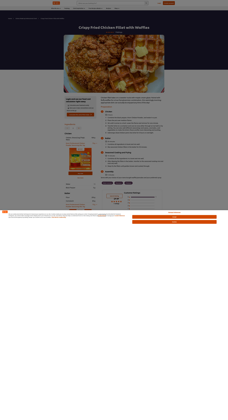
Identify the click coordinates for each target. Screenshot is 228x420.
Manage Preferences (174, 212)
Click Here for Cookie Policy (58, 217)
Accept (174, 217)
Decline (174, 222)
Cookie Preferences (120, 215)
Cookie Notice (101, 215)
